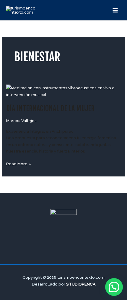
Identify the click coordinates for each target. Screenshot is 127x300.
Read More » (18, 163)
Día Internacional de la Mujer (50, 108)
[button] (114, 287)
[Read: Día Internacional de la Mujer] (63, 90)
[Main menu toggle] (115, 10)
